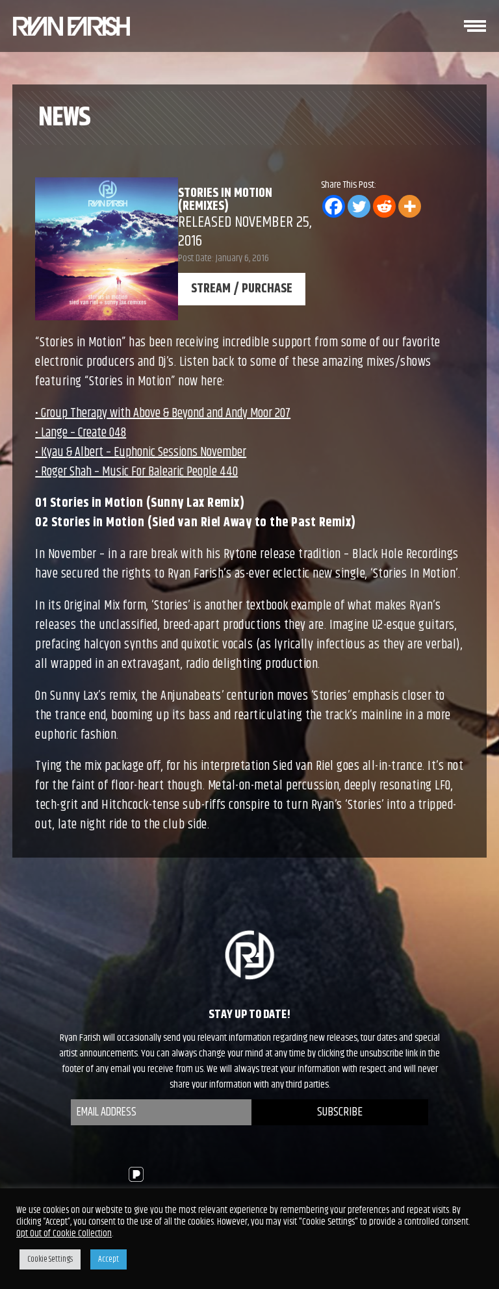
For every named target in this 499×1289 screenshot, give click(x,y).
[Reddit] (384, 206)
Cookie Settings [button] (50, 1259)
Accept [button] (108, 1259)
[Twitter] (359, 206)
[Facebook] (333, 206)
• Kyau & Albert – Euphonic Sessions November (140, 452)
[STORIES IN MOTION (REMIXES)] (71, 26)
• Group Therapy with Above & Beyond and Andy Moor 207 (162, 413)
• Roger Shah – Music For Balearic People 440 (136, 472)
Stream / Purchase (241, 289)
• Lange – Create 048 (80, 433)
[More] (409, 206)
